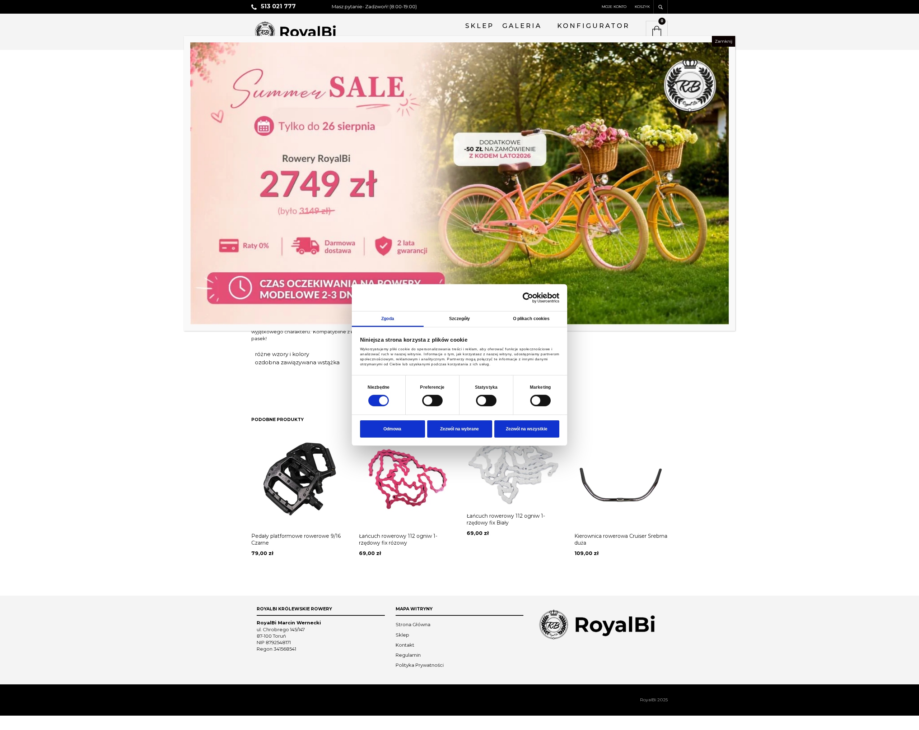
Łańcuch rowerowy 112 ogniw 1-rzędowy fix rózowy (398, 539)
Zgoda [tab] (387, 318)
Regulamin (408, 655)
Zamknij (723, 41)
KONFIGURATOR (593, 26)
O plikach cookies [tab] (531, 318)
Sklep (402, 635)
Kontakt (405, 645)
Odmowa (392, 428)
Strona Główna (413, 624)
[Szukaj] (660, 7)
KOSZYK (642, 6)
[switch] (432, 400)
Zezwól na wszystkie (526, 428)
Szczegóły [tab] (459, 318)
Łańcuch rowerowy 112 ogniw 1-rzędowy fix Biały (506, 519)
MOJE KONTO (614, 6)
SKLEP (479, 26)
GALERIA (522, 26)
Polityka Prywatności (420, 665)
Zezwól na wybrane (459, 428)
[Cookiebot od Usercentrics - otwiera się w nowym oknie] (527, 297)
